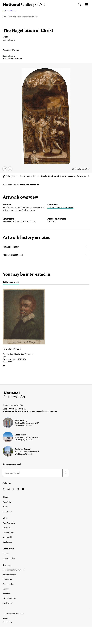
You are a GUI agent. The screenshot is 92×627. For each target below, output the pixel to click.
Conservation (8, 584)
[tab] (11, 282)
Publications (8, 603)
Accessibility (8, 537)
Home (5, 17)
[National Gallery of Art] (46, 394)
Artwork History (11, 246)
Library (6, 588)
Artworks (13, 17)
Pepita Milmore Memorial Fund (60, 207)
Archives (6, 593)
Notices (5, 618)
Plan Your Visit (9, 523)
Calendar (6, 527)
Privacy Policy (7, 622)
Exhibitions (7, 542)
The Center (7, 579)
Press (5, 506)
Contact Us (7, 511)
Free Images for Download (14, 569)
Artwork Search (9, 574)
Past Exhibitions (9, 598)
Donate (6, 553)
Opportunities (9, 558)
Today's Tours (8, 532)
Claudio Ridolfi (9, 56)
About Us (7, 502)
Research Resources (13, 254)
